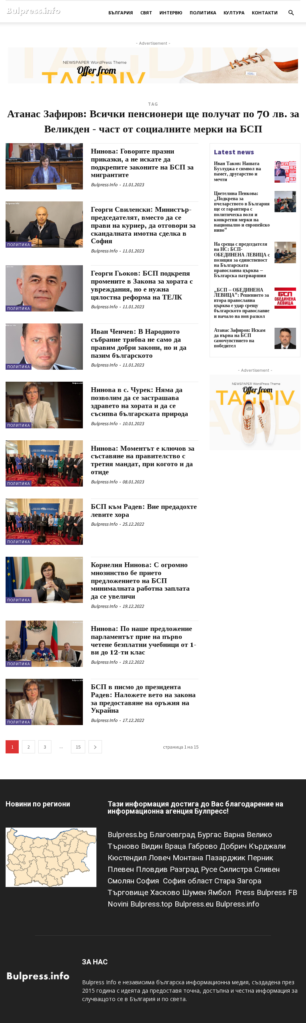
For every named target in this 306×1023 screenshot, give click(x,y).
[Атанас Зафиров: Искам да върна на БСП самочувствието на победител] (285, 338)
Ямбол (221, 892)
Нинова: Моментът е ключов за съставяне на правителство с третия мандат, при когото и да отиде (142, 460)
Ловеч (161, 857)
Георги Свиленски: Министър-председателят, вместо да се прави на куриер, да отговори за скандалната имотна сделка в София (143, 225)
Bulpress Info (104, 184)
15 (78, 747)
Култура (234, 13)
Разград (185, 869)
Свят (146, 13)
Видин (153, 846)
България (120, 13)
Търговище (129, 892)
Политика (203, 13)
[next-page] (95, 746)
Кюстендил (128, 857)
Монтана (189, 857)
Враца (176, 846)
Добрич (234, 846)
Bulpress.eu (195, 904)
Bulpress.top (152, 904)
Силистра (236, 869)
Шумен (195, 892)
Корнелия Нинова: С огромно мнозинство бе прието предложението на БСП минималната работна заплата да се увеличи (140, 580)
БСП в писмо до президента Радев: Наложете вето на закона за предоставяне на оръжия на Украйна (143, 698)
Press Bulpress (260, 892)
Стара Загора (237, 880)
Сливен (267, 869)
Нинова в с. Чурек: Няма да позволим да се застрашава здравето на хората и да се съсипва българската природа (139, 401)
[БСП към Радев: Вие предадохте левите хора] (44, 522)
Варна (235, 834)
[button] (290, 13)
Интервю (170, 13)
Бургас (210, 834)
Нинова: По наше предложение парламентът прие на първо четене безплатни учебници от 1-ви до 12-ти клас (143, 640)
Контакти (265, 13)
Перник (260, 857)
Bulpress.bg (128, 834)
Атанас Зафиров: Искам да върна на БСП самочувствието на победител (239, 338)
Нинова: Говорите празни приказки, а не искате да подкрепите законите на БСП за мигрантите (142, 163)
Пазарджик (226, 857)
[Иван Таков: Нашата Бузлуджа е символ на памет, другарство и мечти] (285, 172)
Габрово (204, 846)
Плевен (122, 869)
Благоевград (173, 834)
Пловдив (153, 869)
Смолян (122, 880)
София (148, 880)
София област (188, 880)
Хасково (166, 892)
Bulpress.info (238, 904)
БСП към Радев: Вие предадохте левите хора (144, 510)
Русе (210, 869)
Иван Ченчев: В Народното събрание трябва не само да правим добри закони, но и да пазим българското (138, 343)
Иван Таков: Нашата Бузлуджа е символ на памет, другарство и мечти (237, 172)
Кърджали (267, 846)
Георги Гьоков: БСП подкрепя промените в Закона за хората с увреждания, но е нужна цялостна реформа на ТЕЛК (142, 285)
